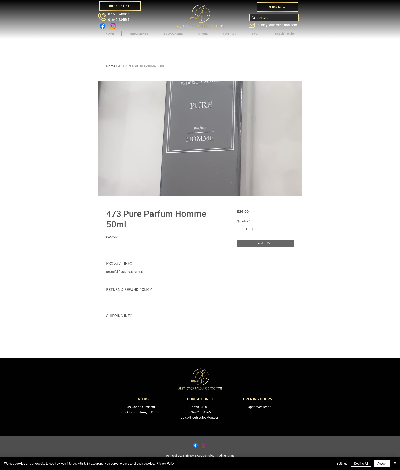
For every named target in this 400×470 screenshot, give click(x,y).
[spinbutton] (246, 229)
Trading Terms (225, 455)
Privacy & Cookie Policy (199, 455)
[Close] (395, 463)
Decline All (361, 463)
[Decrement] (240, 229)
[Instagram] (112, 26)
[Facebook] (102, 26)
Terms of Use (174, 455)
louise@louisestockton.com (277, 25)
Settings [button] (342, 463)
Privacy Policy (165, 463)
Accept (382, 463)
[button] (139, 33)
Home (110, 66)
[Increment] (252, 229)
